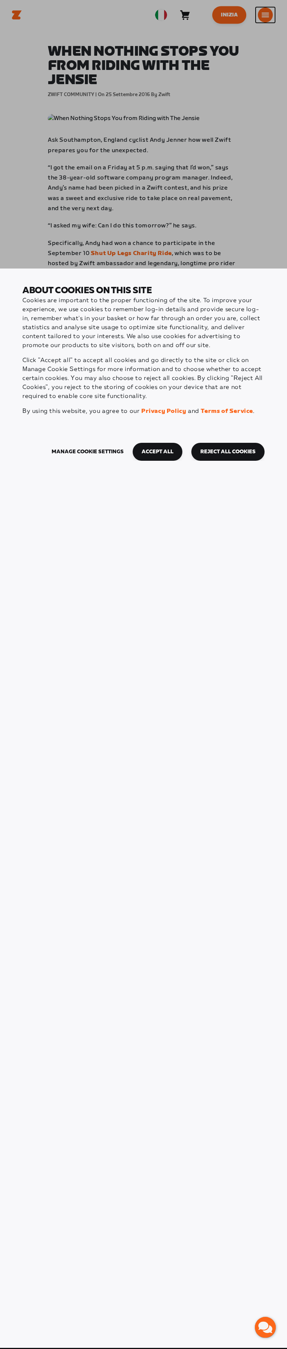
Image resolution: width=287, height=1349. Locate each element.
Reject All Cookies (228, 451)
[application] (265, 1327)
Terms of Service (227, 411)
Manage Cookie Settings (88, 452)
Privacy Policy (163, 411)
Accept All (157, 451)
